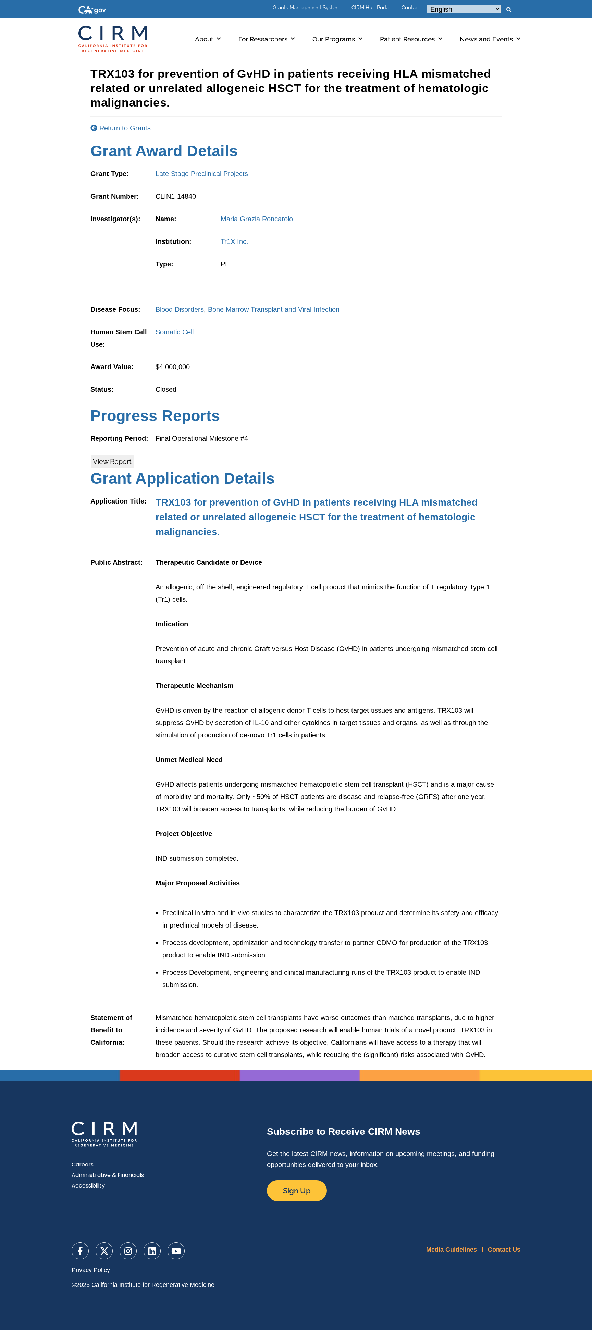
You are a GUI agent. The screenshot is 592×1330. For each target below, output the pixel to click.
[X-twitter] (104, 1250)
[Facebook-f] (80, 1250)
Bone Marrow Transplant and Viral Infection (274, 309)
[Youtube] (176, 1250)
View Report (112, 462)
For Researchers (262, 39)
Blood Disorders (180, 309)
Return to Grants (124, 128)
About (204, 39)
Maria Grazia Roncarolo (257, 219)
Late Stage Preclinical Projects (202, 173)
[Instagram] (128, 1250)
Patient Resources (407, 39)
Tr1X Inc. (234, 241)
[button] (509, 10)
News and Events (486, 39)
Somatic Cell (175, 332)
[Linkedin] (152, 1250)
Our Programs (333, 39)
